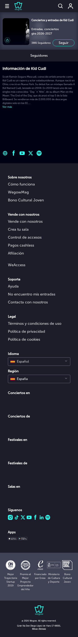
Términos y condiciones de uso (34, 323)
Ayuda (13, 286)
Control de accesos (25, 237)
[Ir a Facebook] (13, 153)
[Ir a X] (30, 153)
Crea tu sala (18, 229)
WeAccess (16, 265)
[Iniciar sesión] (70, 6)
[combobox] (39, 362)
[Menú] (7, 6)
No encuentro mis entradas (31, 294)
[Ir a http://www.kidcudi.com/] (5, 153)
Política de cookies (24, 339)
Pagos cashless (21, 245)
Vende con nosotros (25, 221)
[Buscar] (60, 6)
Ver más (7, 106)
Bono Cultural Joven (26, 200)
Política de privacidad (26, 331)
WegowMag (18, 192)
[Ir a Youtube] (22, 153)
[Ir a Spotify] (39, 153)
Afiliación (16, 253)
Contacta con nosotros (28, 302)
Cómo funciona (21, 184)
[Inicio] (15, 6)
